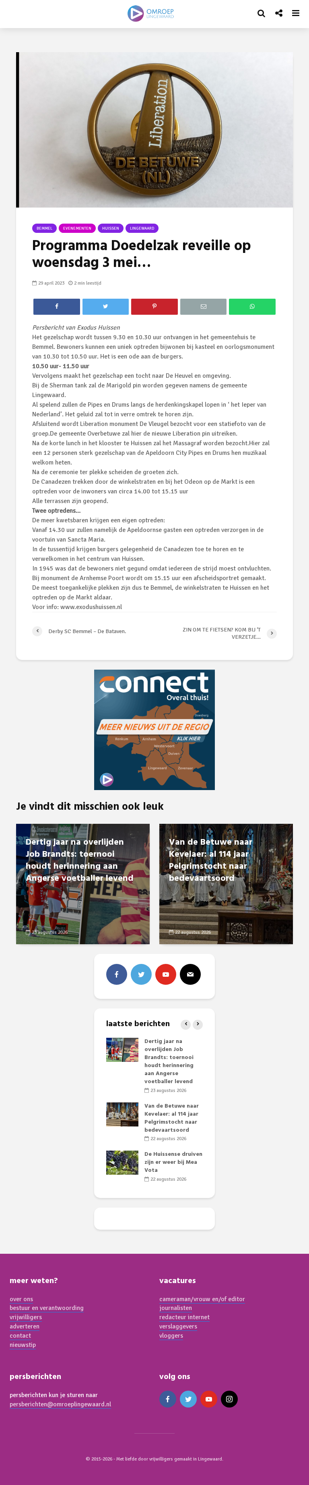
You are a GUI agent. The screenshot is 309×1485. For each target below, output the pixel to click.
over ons (21, 1299)
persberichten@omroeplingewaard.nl (60, 1404)
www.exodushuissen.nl (91, 607)
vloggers (171, 1336)
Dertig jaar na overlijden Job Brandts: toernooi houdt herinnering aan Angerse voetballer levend (80, 861)
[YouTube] (165, 974)
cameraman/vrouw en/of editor (202, 1299)
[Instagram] (229, 1399)
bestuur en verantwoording (47, 1308)
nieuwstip (23, 1345)
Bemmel (44, 228)
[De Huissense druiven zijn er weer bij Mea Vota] (122, 1162)
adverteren (24, 1326)
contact (20, 1336)
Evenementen (77, 228)
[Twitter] (141, 974)
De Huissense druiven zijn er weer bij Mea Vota (173, 1162)
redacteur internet (184, 1317)
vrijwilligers (26, 1317)
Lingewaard (142, 228)
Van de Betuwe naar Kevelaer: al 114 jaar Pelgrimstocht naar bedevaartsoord (210, 861)
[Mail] (190, 974)
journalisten (175, 1308)
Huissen (110, 228)
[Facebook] (116, 974)
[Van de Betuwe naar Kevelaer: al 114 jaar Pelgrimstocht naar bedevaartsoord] (122, 1114)
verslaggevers (178, 1326)
